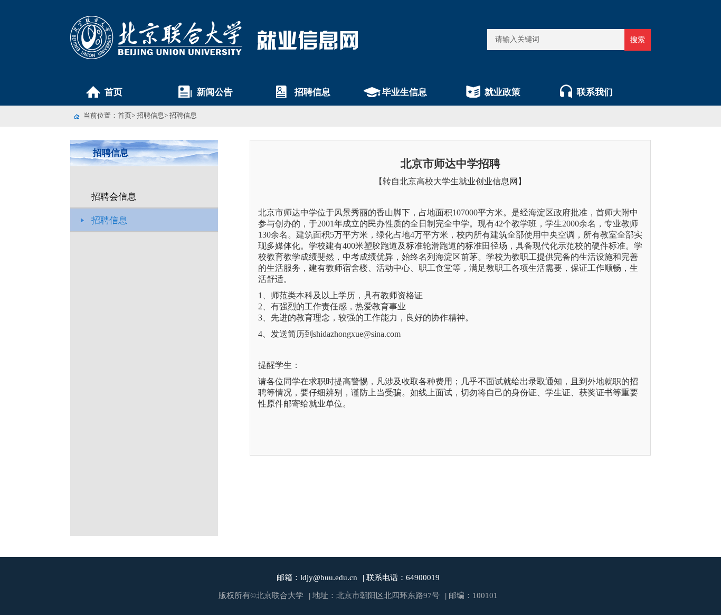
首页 (113, 92)
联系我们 (595, 92)
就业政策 (502, 92)
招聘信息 (312, 92)
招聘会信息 (113, 197)
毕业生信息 (404, 92)
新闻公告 (215, 92)
